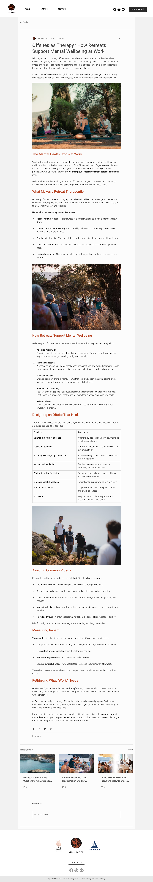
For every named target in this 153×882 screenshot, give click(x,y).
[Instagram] (118, 9)
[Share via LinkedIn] (45, 729)
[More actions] (119, 38)
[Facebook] (114, 9)
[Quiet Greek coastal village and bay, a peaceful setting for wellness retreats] (37, 763)
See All (130, 749)
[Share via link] (51, 729)
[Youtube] (123, 9)
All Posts (24, 22)
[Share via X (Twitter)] (39, 729)
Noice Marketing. (100, 879)
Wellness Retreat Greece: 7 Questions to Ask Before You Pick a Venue (36, 779)
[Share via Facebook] (33, 729)
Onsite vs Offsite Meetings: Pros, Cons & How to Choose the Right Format (114, 779)
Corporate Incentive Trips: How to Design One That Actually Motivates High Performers (74, 779)
